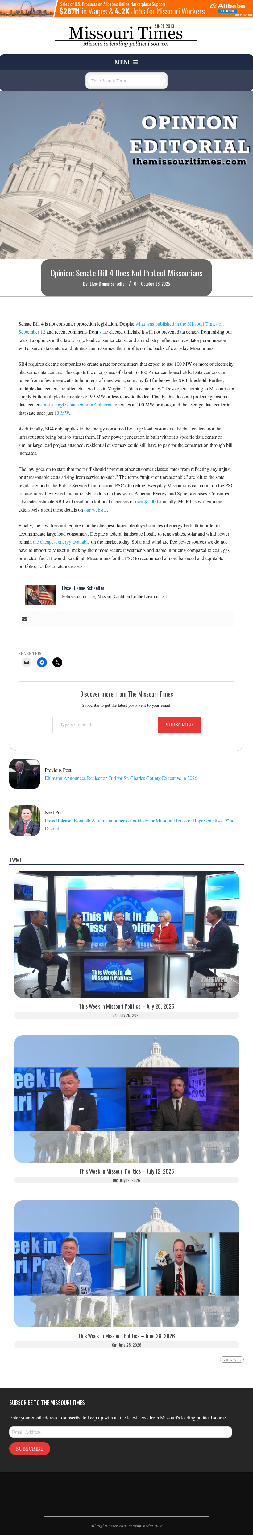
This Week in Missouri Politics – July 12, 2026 (126, 1171)
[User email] (24, 619)
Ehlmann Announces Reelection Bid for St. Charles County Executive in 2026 (121, 778)
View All (232, 1359)
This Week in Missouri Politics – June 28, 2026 (126, 1336)
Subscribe (179, 724)
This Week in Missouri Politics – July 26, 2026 (126, 1006)
